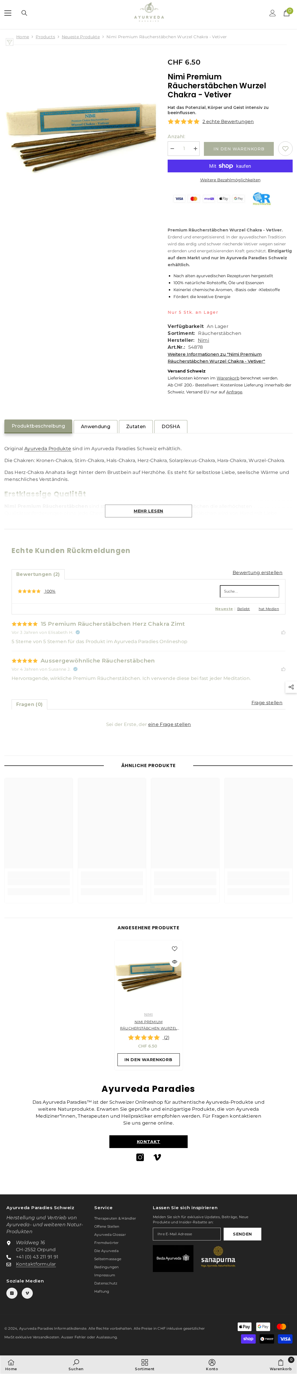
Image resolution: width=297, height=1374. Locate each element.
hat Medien (269, 609)
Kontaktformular (36, 1264)
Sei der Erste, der (148, 724)
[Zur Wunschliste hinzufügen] (285, 148)
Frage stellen (266, 702)
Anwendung (95, 426)
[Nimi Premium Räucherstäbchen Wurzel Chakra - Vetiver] (149, 974)
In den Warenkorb (239, 149)
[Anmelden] (272, 13)
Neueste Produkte (81, 36)
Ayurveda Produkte (47, 448)
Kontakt (148, 1141)
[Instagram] (140, 1157)
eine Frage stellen (169, 724)
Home (22, 36)
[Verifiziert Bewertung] (77, 632)
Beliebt (243, 609)
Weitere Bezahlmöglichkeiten (230, 180)
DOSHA (171, 426)
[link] (39, 882)
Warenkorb (228, 378)
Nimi (203, 340)
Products (45, 36)
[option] (148, 1005)
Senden (242, 1234)
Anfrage (234, 392)
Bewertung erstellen (257, 572)
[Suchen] (24, 13)
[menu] (7, 13)
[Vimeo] (157, 1157)
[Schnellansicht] (174, 962)
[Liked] (283, 632)
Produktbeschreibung (38, 426)
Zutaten (136, 426)
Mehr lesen (148, 511)
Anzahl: (176, 136)
